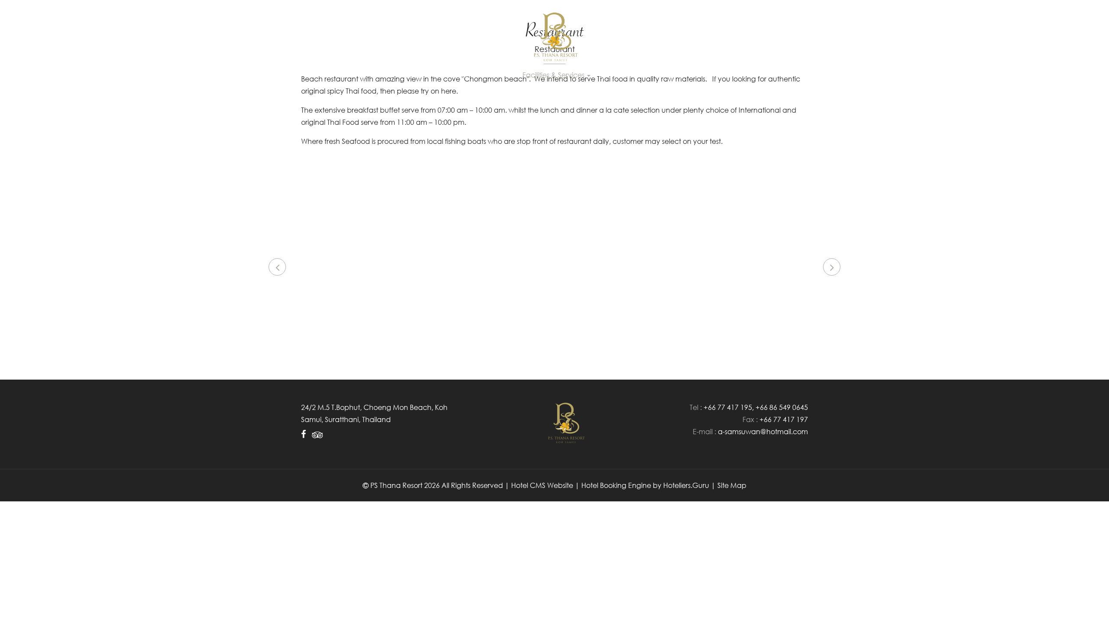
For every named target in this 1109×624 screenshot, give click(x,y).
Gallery (671, 75)
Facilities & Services (554, 75)
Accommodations (478, 75)
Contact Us (710, 75)
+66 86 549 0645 (782, 407)
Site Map (731, 485)
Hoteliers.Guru (686, 485)
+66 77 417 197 (783, 419)
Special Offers (622, 75)
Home (391, 75)
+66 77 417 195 (728, 407)
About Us (424, 75)
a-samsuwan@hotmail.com (763, 431)
